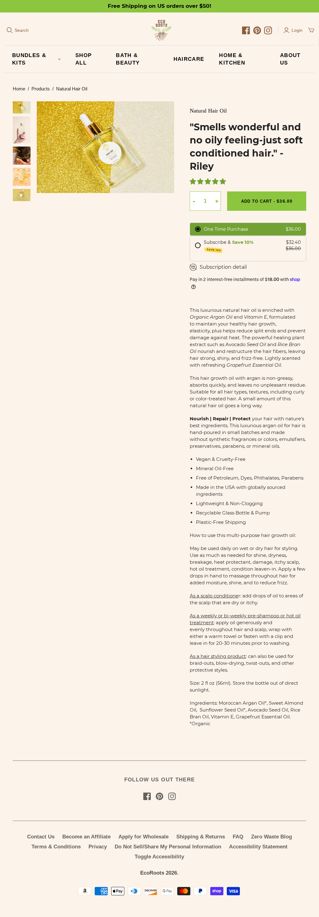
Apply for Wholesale (143, 837)
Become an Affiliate (86, 837)
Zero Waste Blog (271, 837)
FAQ (238, 837)
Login (297, 30)
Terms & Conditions (56, 847)
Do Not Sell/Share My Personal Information (168, 847)
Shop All (83, 59)
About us (290, 59)
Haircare (189, 59)
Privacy (97, 847)
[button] (208, 182)
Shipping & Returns (200, 837)
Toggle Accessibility (159, 857)
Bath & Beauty (128, 59)
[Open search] (10, 30)
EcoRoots (152, 873)
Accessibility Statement (258, 847)
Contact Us (41, 837)
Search (22, 30)
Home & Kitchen (232, 59)
